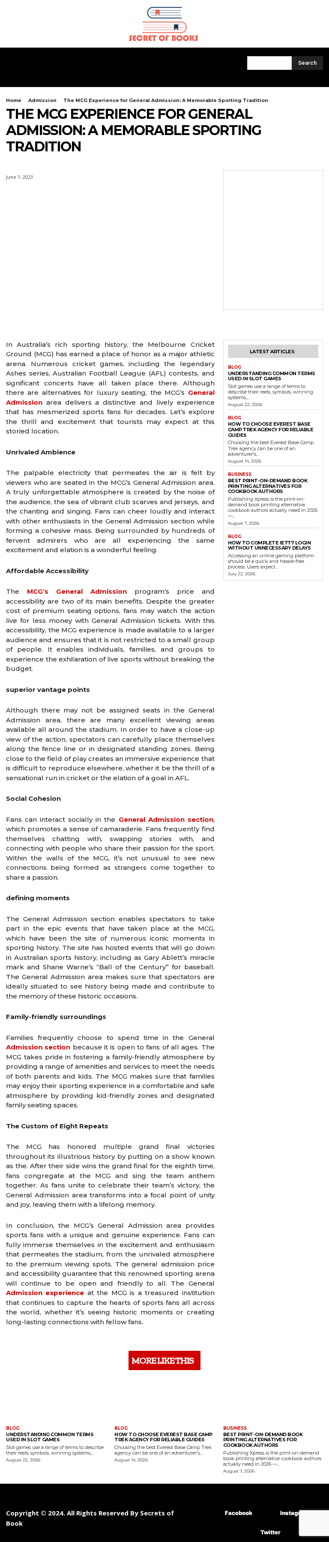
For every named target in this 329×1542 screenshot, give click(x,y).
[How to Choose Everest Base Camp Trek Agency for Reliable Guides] (164, 1399)
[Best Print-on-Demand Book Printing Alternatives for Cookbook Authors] (273, 1399)
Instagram (294, 1512)
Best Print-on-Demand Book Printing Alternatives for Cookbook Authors (268, 486)
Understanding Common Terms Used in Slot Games (271, 376)
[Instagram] (267, 1513)
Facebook (238, 1512)
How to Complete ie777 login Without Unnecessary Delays (269, 545)
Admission (42, 100)
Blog (234, 367)
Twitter (270, 1532)
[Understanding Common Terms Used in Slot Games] (56, 1399)
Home (13, 100)
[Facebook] (212, 1513)
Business (239, 474)
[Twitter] (247, 1532)
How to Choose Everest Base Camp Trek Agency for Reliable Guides (271, 429)
